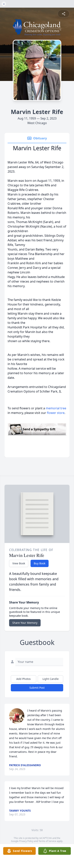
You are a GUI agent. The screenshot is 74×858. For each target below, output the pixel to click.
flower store (56, 413)
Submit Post (37, 687)
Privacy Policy (26, 841)
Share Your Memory (24, 623)
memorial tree (56, 408)
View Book (18, 563)
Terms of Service (47, 841)
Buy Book (39, 563)
